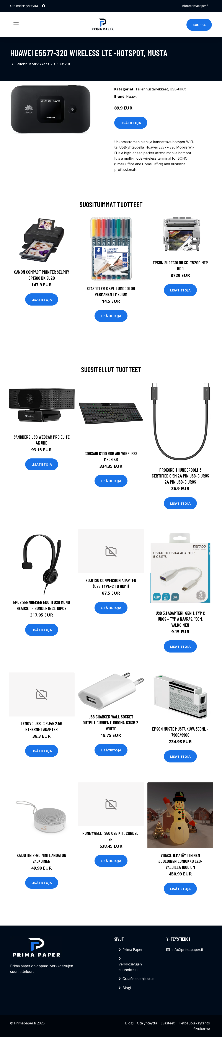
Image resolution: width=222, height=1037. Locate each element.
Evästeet (168, 1023)
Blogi (126, 987)
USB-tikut (62, 64)
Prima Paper (132, 949)
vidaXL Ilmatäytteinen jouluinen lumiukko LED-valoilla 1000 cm (180, 861)
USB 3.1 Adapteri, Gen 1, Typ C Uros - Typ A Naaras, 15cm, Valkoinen (180, 619)
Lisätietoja (131, 123)
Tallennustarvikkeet (32, 64)
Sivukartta (201, 1028)
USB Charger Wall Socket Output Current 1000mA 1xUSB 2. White (111, 722)
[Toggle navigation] (16, 24)
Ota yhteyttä (147, 1023)
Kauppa (199, 25)
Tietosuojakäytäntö (194, 1023)
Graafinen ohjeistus (138, 978)
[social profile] (43, 6)
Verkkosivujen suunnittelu (130, 967)
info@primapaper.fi (195, 6)
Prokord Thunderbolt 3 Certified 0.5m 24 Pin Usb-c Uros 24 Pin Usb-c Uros (180, 475)
